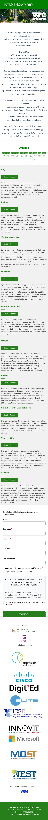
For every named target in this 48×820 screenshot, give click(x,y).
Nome (6, 519)
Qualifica (7, 548)
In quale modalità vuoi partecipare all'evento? (23, 568)
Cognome (7, 529)
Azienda (7, 539)
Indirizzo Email (9, 558)
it (26, 814)
